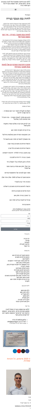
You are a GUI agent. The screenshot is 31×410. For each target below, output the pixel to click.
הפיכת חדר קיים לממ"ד (22, 182)
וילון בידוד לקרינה (23, 299)
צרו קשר (26, 246)
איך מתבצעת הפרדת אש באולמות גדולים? (16, 134)
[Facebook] (27, 351)
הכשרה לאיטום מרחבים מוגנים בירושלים (17, 186)
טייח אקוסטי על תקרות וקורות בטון (18, 264)
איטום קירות (26, 204)
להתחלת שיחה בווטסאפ (23, 406)
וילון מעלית (25, 298)
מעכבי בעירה (25, 266)
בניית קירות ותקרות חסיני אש (20, 130)
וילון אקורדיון (25, 294)
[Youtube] (19, 351)
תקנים (27, 281)
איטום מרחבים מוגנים (22, 257)
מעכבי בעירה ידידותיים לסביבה (20, 157)
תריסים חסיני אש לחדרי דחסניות (18, 261)
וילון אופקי (26, 296)
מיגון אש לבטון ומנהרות (21, 270)
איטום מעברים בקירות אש (20, 255)
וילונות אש (26, 259)
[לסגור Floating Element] (30, 369)
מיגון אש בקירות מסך (22, 272)
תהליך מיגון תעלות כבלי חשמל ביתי (18, 162)
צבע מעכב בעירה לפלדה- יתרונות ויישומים (16, 153)
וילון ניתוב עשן (24, 292)
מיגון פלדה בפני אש (22, 263)
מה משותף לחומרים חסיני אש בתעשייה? (16, 139)
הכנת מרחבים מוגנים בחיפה (21, 191)
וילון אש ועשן (25, 290)
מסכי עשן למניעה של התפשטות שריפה (17, 173)
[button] (15, 9)
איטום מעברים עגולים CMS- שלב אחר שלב (16, 177)
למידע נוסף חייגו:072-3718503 (21, 209)
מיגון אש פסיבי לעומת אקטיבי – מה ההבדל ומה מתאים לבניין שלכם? (16, 118)
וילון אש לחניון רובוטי (22, 301)
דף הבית (26, 238)
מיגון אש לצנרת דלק (22, 274)
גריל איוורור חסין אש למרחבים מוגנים (17, 275)
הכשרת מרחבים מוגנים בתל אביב (19, 148)
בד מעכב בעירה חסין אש (22, 195)
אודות (27, 240)
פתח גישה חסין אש (23, 277)
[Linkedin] (15, 351)
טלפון (28, 218)
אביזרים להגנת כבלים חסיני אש (20, 200)
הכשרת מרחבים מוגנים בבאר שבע (19, 144)
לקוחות (27, 242)
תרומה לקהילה (24, 244)
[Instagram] (23, 351)
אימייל (28, 223)
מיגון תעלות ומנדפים (22, 268)
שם (29, 213)
